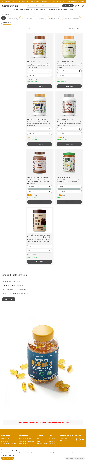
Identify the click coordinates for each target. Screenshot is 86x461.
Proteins (36, 10)
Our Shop (16, 10)
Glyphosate (4, 441)
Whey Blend (41, 18)
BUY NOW (8, 299)
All (3, 18)
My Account (52, 439)
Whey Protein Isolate (27, 18)
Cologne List (5, 439)
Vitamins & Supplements (47, 10)
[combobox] (43, 6)
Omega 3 (65, 10)
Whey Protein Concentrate (71, 18)
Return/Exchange (54, 446)
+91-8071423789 (64, 438)
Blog (38, 439)
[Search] (57, 5)
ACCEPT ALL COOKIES (8, 458)
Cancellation (52, 444)
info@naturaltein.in (19, 1)
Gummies (59, 10)
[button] (83, 5)
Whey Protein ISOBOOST (26, 446)
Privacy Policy (5, 446)
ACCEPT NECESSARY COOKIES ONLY (74, 458)
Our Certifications (42, 444)
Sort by (71, 28)
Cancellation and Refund (8, 444)
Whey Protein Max (54, 18)
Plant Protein (7, 23)
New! (71, 10)
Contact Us (52, 441)
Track (68, 6)
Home (2, 14)
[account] (75, 5)
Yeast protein (13, 18)
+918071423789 (7, 1)
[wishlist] (79, 5)
